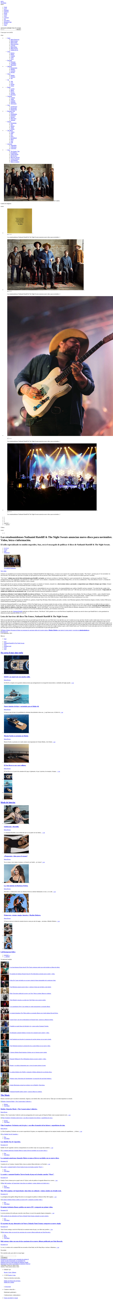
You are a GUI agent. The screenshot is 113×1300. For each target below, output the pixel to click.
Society (6, 23)
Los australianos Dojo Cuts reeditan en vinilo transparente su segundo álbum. (30, 1006)
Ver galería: (10, 568)
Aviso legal (8, 1286)
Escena (6, 1120)
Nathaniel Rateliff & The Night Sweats (14, 643)
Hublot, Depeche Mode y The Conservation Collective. (19, 1109)
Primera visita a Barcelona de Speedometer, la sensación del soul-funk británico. (31, 1078)
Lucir (5, 8)
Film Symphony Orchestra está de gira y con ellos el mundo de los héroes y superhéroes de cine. (33, 1125)
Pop (5, 1137)
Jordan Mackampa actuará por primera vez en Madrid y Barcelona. (27, 1085)
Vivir (5, 16)
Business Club (7, 22)
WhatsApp (7, 552)
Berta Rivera (7, 680)
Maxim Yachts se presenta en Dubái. (16, 736)
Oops (5, 25)
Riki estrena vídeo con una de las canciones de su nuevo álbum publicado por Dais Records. (32, 1241)
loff (2, 1)
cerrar (2, 206)
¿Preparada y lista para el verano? (16, 856)
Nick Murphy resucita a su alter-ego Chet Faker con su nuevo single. (28, 1000)
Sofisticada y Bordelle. (11, 827)
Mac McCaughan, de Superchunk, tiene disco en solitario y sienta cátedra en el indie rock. (31, 1191)
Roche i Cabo (11, 1275)
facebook (6, 548)
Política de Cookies (9, 1282)
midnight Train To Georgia (14, 28)
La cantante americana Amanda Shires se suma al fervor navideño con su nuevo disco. (30, 1158)
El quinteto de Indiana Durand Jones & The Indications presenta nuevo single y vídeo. (32, 974)
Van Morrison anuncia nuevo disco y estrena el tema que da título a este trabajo (30, 987)
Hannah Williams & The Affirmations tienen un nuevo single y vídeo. (28, 1059)
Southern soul (7, 646)
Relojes (6, 1104)
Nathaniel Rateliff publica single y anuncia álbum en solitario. (26, 1091)
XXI (5, 649)
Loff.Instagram (8, 952)
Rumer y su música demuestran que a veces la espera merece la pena (28, 1065)
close (2, 35)
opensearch (4, 28)
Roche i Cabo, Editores (10, 1272)
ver (72, 683)
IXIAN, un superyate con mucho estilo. (17, 677)
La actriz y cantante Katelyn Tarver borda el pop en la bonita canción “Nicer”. (27, 1174)
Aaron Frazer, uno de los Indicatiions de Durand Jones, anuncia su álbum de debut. (31, 1019)
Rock (5, 1186)
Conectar (6, 17)
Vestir (5, 7)
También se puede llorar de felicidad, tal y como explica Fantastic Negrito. (29, 1026)
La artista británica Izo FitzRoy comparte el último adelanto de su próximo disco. (31, 1072)
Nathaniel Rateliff (17, 611)
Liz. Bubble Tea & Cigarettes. (11, 1142)
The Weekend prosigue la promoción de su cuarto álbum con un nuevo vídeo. (30, 1046)
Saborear (6, 11)
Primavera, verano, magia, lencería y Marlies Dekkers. (22, 915)
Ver (5, 19)
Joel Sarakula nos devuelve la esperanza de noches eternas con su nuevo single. (30, 1039)
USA (5, 647)
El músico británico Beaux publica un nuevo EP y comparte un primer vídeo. (27, 1207)
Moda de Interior (8, 802)
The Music (3, 3)
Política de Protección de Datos (12, 1281)
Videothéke (14, 145)
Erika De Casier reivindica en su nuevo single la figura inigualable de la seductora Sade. (33, 980)
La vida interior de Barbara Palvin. (16, 886)
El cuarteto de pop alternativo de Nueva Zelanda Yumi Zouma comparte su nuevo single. (31, 1223)
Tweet (5, 549)
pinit (5, 551)
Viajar (5, 14)
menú (2, 4)
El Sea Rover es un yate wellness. (15, 765)
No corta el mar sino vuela (12, 653)
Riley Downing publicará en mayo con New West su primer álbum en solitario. (30, 993)
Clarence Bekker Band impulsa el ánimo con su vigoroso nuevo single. (28, 1052)
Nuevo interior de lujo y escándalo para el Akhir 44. (21, 706)
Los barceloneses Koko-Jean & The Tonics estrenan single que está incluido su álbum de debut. (35, 967)
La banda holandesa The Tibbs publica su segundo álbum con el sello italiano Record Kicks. (34, 1013)
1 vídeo (3, 571)
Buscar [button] (18, 29)
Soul (5, 639)
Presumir (6, 10)
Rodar (5, 13)
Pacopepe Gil (4, 1145)
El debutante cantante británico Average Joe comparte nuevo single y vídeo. (29, 1032)
